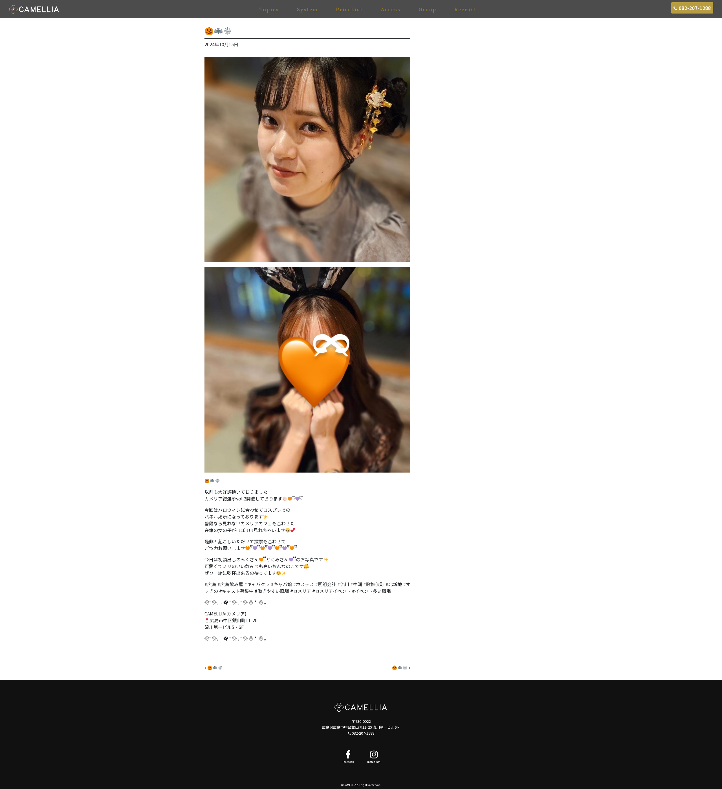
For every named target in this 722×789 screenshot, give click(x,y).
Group (427, 10)
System (307, 10)
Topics (269, 10)
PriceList (349, 10)
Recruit (465, 10)
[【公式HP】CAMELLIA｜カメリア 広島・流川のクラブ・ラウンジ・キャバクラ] (34, 8)
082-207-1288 (694, 8)
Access (390, 10)
